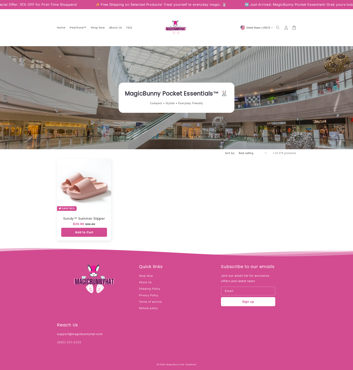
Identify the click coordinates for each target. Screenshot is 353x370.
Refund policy (148, 308)
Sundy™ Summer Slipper (84, 219)
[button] (278, 28)
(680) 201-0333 (69, 342)
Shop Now (146, 275)
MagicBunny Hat (175, 364)
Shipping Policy (149, 288)
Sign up (248, 301)
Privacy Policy (148, 295)
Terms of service (150, 301)
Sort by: (230, 153)
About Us (145, 282)
